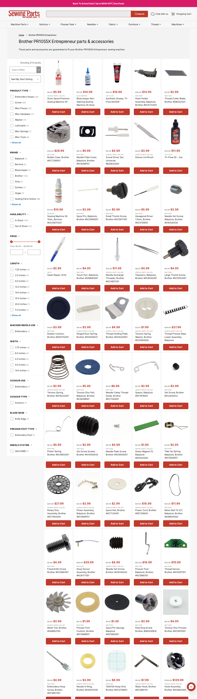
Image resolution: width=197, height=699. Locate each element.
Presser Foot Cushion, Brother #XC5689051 (85, 631)
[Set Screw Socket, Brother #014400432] (88, 440)
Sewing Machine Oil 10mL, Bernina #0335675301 (57, 219)
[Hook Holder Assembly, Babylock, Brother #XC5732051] (146, 88)
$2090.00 (28, 246)
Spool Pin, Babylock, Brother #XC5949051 (87, 218)
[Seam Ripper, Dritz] (58, 264)
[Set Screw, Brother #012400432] (176, 382)
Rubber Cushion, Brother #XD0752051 (58, 335)
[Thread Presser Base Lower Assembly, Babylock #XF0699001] (176, 323)
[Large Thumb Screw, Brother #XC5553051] (176, 264)
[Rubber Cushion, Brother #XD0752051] (58, 323)
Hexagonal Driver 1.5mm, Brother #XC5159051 (144, 219)
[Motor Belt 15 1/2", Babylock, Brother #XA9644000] (176, 499)
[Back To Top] (193, 695)
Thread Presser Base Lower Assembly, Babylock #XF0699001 (175, 338)
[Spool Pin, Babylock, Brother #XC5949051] (88, 205)
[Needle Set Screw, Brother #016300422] (117, 558)
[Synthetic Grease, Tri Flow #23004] (117, 88)
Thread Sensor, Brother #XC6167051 (175, 571)
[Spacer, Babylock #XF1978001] (146, 382)
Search (140, 14)
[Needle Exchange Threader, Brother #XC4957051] (117, 264)
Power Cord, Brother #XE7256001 (145, 512)
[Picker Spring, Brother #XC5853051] (58, 440)
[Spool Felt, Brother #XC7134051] (117, 499)
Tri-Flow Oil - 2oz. (174, 157)
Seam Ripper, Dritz (56, 275)
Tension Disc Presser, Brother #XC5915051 (176, 629)
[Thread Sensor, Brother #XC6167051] (176, 558)
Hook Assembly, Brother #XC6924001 (175, 688)
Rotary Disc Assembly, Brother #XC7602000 (56, 513)
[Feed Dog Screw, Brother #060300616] (146, 617)
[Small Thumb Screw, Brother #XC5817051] (117, 205)
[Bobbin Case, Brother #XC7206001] (58, 146)
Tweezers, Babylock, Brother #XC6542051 (146, 277)
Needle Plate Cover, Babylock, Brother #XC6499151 (87, 160)
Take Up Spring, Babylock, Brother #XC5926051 (174, 454)
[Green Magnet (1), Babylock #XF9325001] (146, 440)
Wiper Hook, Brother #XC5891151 (145, 688)
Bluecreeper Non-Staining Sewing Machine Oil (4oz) (86, 101)
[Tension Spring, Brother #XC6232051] (58, 382)
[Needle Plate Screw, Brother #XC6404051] (117, 440)
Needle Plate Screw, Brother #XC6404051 (117, 453)
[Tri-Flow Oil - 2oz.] (176, 146)
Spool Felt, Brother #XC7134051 (115, 512)
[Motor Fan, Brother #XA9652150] (58, 617)
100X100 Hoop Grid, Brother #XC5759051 (116, 688)
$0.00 (18, 246)
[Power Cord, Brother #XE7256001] (146, 499)
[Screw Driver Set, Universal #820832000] (117, 146)
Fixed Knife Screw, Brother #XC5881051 (58, 571)
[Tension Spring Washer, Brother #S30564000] (146, 323)
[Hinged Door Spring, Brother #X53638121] (88, 323)
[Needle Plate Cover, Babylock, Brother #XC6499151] (88, 146)
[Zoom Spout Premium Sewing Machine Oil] (58, 88)
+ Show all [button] (15, 142)
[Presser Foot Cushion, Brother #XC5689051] (88, 617)
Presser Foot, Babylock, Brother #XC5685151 (144, 572)
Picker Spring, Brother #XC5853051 (58, 453)
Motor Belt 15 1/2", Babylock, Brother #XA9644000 (174, 513)
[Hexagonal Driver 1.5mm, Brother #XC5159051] (146, 205)
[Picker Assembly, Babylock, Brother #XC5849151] (88, 499)
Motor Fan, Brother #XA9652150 (57, 629)
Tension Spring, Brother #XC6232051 (58, 394)
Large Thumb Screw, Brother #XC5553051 (175, 277)
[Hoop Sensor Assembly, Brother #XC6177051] (88, 558)
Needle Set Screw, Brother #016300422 (116, 571)
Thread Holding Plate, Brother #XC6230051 (117, 335)
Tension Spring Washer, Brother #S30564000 (143, 337)
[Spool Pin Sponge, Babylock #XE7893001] (117, 617)
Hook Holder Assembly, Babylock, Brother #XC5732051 (146, 101)
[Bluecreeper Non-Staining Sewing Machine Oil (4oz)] (88, 88)
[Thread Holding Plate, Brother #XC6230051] (117, 323)
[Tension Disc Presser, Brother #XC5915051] (176, 617)
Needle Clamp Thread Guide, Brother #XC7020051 (117, 395)
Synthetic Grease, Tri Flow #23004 (116, 100)
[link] (24, 96)
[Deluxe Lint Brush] (146, 146)
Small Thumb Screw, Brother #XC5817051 (116, 218)
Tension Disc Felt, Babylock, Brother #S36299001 (86, 395)
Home (21, 35)
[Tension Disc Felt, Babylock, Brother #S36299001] (88, 382)
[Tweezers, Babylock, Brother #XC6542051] (146, 264)
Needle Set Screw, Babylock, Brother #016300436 (174, 219)
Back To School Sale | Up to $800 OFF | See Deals (98, 3)
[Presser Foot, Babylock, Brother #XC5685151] (146, 558)
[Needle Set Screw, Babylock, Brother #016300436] (176, 205)
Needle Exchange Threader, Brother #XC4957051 (115, 278)
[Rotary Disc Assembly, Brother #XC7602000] (58, 499)
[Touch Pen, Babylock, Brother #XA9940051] (88, 264)
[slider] (11, 241)
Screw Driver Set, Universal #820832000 (115, 160)
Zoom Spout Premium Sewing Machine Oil (58, 100)
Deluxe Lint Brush (144, 157)
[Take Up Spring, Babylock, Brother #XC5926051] (176, 440)
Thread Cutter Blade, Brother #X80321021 (175, 100)
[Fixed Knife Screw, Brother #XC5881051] (58, 558)
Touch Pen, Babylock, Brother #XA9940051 (87, 277)
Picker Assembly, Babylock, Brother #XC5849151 (86, 513)
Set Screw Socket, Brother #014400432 (87, 453)
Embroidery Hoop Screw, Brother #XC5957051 (56, 689)
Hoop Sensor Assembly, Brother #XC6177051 (86, 572)
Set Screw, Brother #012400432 (174, 394)
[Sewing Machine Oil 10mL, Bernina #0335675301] (58, 205)
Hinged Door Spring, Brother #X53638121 (87, 335)
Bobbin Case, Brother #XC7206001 (58, 159)
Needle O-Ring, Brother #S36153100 (87, 688)
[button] (180, 14)
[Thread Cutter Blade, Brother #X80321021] (176, 88)
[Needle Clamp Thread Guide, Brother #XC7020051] (117, 382)
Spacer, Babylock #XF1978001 (144, 394)
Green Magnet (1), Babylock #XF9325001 (144, 454)
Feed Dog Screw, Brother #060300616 (145, 629)
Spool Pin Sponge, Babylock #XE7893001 (115, 631)
